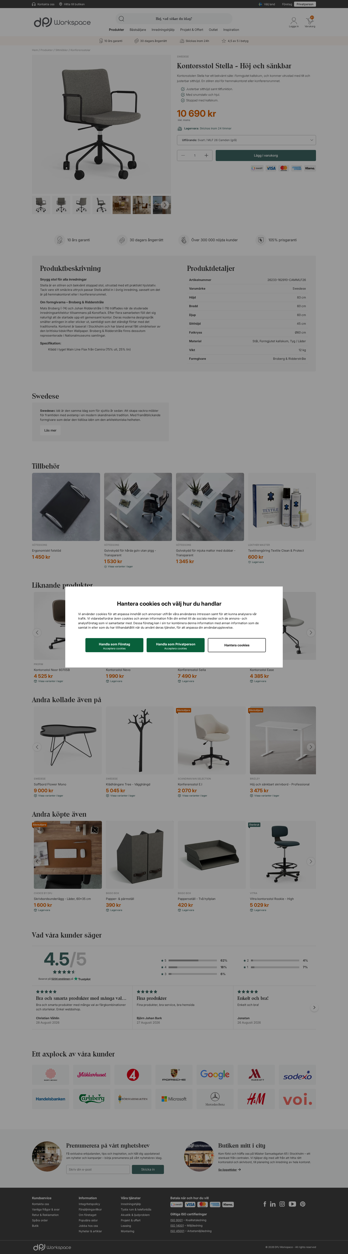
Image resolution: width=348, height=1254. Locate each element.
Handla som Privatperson (175, 646)
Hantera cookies (237, 645)
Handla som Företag (114, 646)
